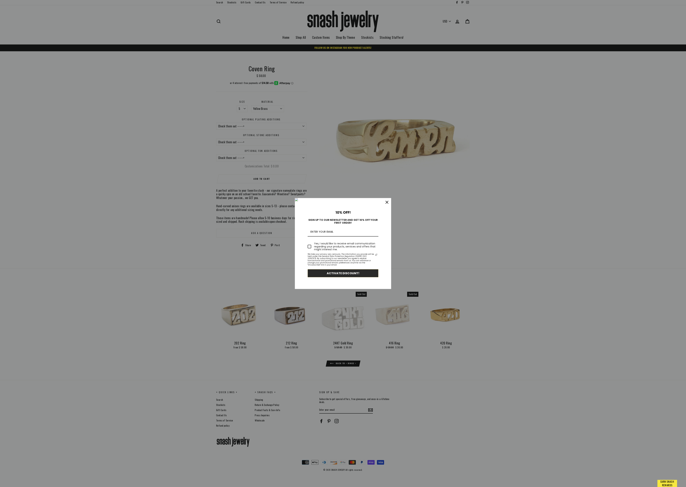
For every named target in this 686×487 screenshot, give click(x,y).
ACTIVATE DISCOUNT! (343, 273)
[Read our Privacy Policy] (376, 255)
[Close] (387, 202)
